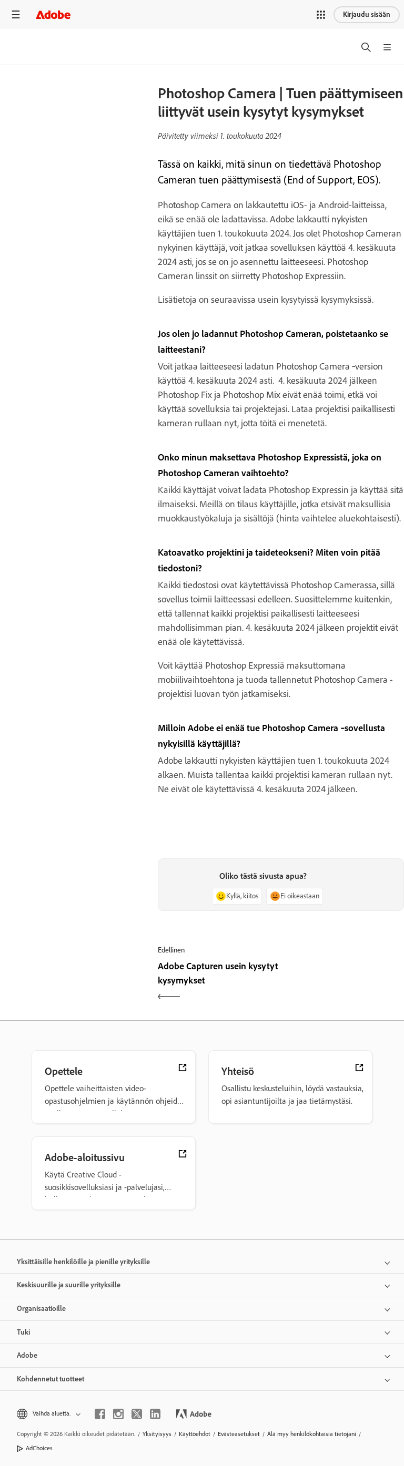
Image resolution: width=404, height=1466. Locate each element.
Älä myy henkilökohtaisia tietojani (311, 1434)
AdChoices (39, 1448)
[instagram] (118, 1414)
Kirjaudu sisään (366, 14)
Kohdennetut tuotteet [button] (50, 1379)
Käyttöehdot (194, 1434)
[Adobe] (53, 14)
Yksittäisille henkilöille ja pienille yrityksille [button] (83, 1261)
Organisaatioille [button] (41, 1308)
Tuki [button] (23, 1332)
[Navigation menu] (16, 14)
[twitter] (137, 1414)
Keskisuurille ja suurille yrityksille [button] (68, 1284)
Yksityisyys (157, 1434)
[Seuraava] (344, 982)
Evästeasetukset (239, 1434)
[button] (320, 14)
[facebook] (100, 1414)
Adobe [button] (27, 1355)
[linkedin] (155, 1414)
